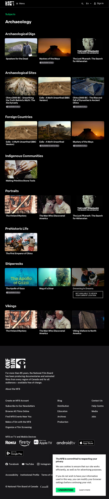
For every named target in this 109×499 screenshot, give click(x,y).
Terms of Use (47, 475)
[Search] (82, 3)
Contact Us (97, 400)
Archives (61, 416)
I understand (65, 490)
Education (62, 411)
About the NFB (12, 389)
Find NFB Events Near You (18, 416)
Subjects (10, 14)
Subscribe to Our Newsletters (20, 406)
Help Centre (98, 406)
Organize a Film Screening (18, 427)
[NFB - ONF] (9, 3)
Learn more (84, 490)
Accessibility (11, 475)
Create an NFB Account (17, 400)
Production (62, 422)
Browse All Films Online (17, 411)
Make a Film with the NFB (18, 422)
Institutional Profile (29, 475)
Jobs (94, 416)
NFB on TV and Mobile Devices (20, 437)
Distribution (63, 406)
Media (95, 411)
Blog (59, 400)
